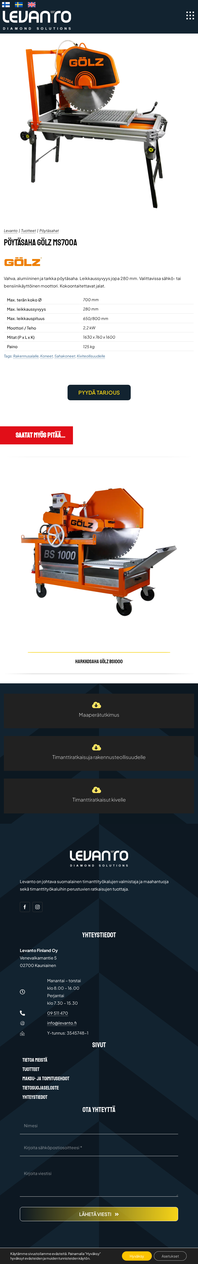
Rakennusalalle (26, 356)
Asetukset (170, 1256)
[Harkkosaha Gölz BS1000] (99, 565)
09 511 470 (57, 1013)
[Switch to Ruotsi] (19, 6)
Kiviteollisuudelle (91, 356)
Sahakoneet (64, 356)
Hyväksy (137, 1256)
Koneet (46, 356)
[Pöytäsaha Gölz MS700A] (99, 124)
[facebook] (25, 907)
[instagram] (37, 907)
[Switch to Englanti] (32, 6)
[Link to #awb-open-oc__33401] (190, 15)
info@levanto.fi (62, 1023)
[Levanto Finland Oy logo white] (37, 11)
